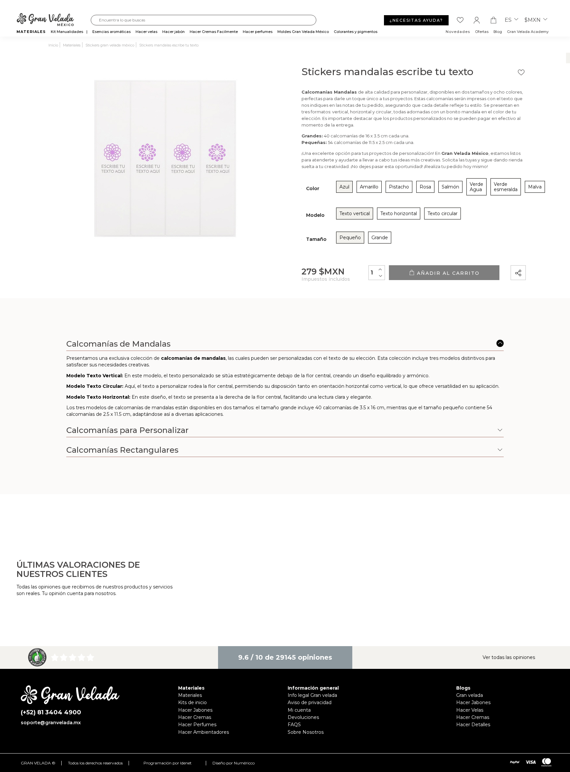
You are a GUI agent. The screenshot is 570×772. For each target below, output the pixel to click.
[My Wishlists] (460, 20)
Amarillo (369, 186)
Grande (379, 237)
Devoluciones (303, 717)
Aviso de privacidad (310, 702)
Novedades (458, 32)
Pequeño (350, 237)
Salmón (450, 186)
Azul (344, 186)
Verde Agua (476, 187)
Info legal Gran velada (312, 695)
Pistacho (399, 186)
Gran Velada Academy (528, 32)
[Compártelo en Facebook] (552, 254)
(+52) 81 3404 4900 (51, 712)
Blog (497, 32)
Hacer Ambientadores (203, 732)
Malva (535, 186)
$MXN (533, 20)
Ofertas (482, 32)
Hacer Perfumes (197, 725)
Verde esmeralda (506, 187)
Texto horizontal (398, 213)
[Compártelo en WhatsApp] (543, 254)
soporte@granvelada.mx (51, 722)
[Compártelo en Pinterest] (561, 254)
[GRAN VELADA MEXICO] (53, 20)
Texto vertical (354, 213)
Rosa (425, 186)
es (509, 20)
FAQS (294, 725)
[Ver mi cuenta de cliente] (477, 20)
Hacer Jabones (195, 710)
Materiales (190, 695)
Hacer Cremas (194, 717)
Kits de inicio (192, 702)
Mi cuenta (299, 710)
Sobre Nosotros (306, 732)
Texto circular (443, 213)
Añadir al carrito (447, 273)
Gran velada (469, 695)
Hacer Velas (469, 710)
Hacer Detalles (473, 725)
